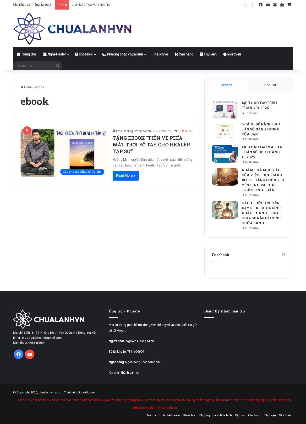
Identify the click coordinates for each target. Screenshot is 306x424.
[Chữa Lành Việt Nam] (73, 29)
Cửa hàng (185, 54)
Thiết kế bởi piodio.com (80, 392)
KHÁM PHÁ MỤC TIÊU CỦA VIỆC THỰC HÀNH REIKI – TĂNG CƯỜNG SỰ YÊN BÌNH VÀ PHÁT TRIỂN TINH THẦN (263, 180)
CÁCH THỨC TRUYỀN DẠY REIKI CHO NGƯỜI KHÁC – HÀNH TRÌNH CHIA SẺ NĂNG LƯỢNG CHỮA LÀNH (261, 213)
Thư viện (210, 54)
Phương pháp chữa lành (124, 54)
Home (28, 87)
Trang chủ (28, 54)
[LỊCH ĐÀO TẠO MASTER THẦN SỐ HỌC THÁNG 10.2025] (225, 154)
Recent (226, 85)
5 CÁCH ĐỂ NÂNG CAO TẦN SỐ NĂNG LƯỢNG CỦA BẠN (261, 129)
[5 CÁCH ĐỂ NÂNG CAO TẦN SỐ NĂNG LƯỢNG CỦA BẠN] (225, 131)
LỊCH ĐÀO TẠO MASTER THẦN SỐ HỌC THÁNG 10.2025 (110, 4)
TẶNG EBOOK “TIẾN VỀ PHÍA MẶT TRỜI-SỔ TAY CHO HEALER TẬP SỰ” (151, 144)
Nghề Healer (56, 54)
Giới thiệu (234, 54)
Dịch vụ (162, 54)
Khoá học (85, 54)
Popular (270, 85)
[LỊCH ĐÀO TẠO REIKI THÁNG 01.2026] (225, 109)
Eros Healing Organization (133, 131)
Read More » (125, 175)
